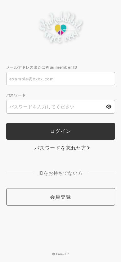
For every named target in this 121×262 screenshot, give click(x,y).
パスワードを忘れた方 (60, 148)
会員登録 (60, 197)
